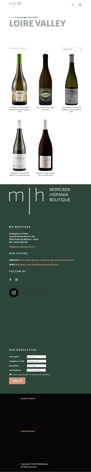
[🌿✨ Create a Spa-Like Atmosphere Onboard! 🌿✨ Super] (21, 335)
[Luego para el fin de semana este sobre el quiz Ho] (21, 306)
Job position (14, 366)
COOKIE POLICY (28, 431)
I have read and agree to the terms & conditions (31, 374)
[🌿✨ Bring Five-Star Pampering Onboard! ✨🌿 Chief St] (21, 321)
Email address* (15, 370)
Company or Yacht (16, 361)
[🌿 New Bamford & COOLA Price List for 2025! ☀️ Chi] (45, 321)
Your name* (14, 357)
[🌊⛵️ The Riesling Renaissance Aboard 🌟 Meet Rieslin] (45, 306)
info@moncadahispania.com (22, 247)
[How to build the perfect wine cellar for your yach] (70, 306)
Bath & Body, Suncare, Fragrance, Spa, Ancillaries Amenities (47, 260)
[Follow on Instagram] (16, 279)
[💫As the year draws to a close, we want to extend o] (70, 321)
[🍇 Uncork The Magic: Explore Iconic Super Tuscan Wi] (45, 335)
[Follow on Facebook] (10, 279)
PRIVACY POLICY (28, 398)
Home (11, 17)
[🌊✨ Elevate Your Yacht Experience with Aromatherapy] (70, 335)
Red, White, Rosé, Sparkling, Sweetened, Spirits (37, 265)
